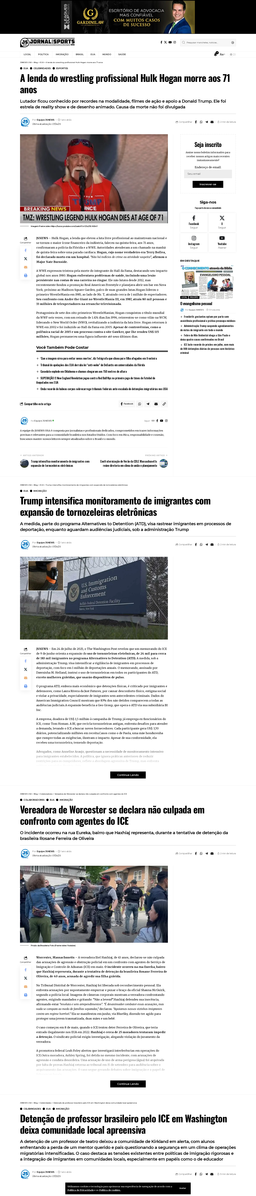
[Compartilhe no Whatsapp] (201, 122)
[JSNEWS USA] (47, 42)
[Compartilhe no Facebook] (195, 122)
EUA (26, 68)
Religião (194, 297)
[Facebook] (161, 42)
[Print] (25, 275)
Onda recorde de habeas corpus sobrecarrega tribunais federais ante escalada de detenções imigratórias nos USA (104, 389)
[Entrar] (208, 54)
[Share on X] (25, 258)
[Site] (153, 420)
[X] (165, 42)
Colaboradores (34, 800)
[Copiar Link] (164, 403)
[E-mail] (212, 122)
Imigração (40, 491)
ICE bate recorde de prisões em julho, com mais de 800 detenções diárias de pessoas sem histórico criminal (207, 348)
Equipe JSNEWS (46, 120)
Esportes (62, 68)
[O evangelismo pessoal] (208, 282)
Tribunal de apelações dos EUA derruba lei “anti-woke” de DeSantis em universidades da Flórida (92, 365)
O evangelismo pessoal (196, 303)
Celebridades (42, 68)
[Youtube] (222, 242)
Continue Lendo (128, 775)
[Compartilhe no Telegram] (206, 122)
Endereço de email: (208, 167)
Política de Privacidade (80, 1190)
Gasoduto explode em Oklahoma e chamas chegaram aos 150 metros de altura (83, 371)
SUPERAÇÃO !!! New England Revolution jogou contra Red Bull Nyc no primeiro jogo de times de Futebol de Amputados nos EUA (95, 380)
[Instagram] (175, 42)
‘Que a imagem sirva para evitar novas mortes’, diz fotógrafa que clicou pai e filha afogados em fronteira (98, 358)
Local (184, 297)
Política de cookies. (110, 1190)
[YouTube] (170, 42)
